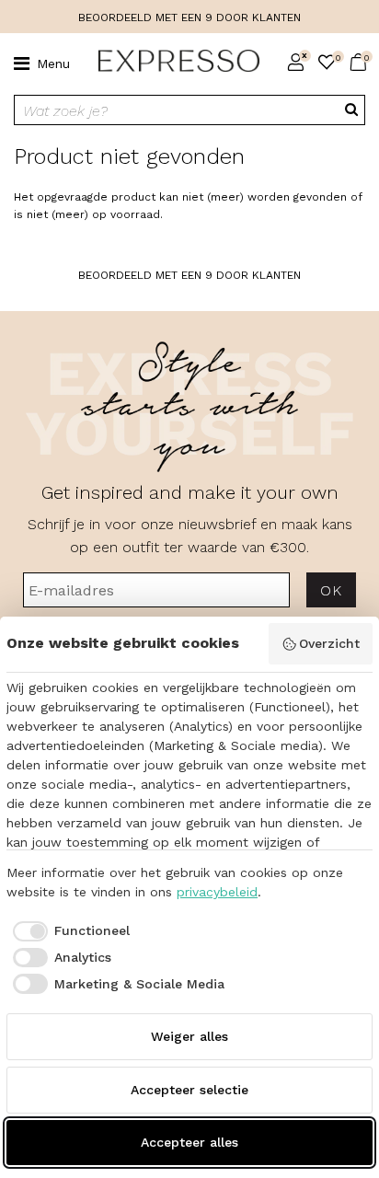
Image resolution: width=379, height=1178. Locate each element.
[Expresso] (171, 61)
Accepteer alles (189, 1142)
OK (330, 590)
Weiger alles (189, 1036)
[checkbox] (68, 931)
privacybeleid (217, 891)
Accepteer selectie (189, 1089)
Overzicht (329, 643)
